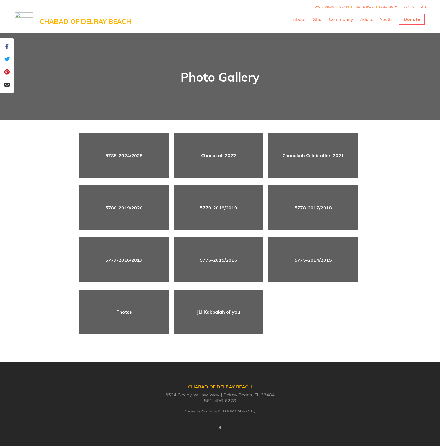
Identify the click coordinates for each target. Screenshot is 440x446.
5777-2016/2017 (124, 260)
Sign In (344, 6)
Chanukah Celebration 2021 (313, 155)
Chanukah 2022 (218, 155)
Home (316, 6)
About (329, 6)
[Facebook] (220, 428)
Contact (410, 6)
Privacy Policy (246, 411)
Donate (412, 19)
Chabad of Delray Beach (85, 21)
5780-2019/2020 (124, 208)
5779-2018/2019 (218, 208)
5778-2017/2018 (313, 208)
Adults (366, 19)
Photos (124, 312)
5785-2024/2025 (124, 155)
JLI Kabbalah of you (218, 312)
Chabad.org (209, 411)
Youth (386, 19)
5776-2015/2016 (218, 260)
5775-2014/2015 (313, 260)
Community (341, 19)
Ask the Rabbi (364, 6)
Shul (317, 19)
